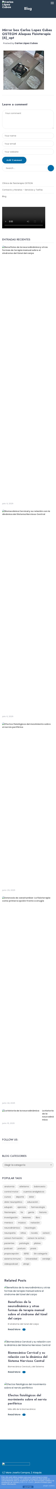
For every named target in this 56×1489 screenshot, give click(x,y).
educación (32, 1202)
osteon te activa (36, 1238)
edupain (8, 1207)
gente (31, 1212)
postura (21, 1248)
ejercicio (22, 1207)
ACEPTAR (28, 1487)
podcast (8, 1248)
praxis (33, 1248)
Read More (14, 1329)
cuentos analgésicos (33, 1191)
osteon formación (13, 1238)
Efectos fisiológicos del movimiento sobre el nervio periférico (27, 1399)
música (22, 1222)
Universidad (31, 1258)
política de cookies (26, 1482)
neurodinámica (12, 1227)
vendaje (46, 1258)
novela (34, 1233)
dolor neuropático (13, 1202)
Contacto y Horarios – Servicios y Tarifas (22, 189)
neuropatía (10, 1233)
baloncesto (39, 1186)
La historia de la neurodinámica (48, 1115)
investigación (11, 1217)
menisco (8, 1222)
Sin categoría (40, 1253)
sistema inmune (12, 1258)
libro (38, 1217)
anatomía (9, 1186)
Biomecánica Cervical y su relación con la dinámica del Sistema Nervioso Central (27, 1357)
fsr (22, 1212)
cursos (7, 1196)
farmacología (38, 1207)
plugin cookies (49, 1486)
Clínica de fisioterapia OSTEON (17, 183)
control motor (11, 1191)
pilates (37, 1243)
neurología (30, 1227)
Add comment (14, 160)
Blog (4, 196)
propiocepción (11, 1253)
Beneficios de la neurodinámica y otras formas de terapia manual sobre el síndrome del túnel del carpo (27, 1310)
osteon (46, 1233)
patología (24, 1243)
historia (43, 1212)
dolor (31, 1196)
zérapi (26, 1264)
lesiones (27, 1217)
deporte (20, 1196)
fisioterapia (10, 1212)
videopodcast (11, 1264)
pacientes (9, 1243)
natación (35, 1222)
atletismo (24, 1186)
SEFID (26, 1253)
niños (23, 1233)
